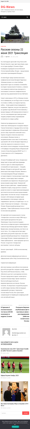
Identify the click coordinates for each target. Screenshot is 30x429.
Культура (3, 46)
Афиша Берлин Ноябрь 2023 (10, 375)
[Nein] (28, 424)
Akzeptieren (15, 426)
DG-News (8, 7)
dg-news (8, 56)
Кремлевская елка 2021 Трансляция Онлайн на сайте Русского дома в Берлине (14, 350)
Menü (4, 17)
